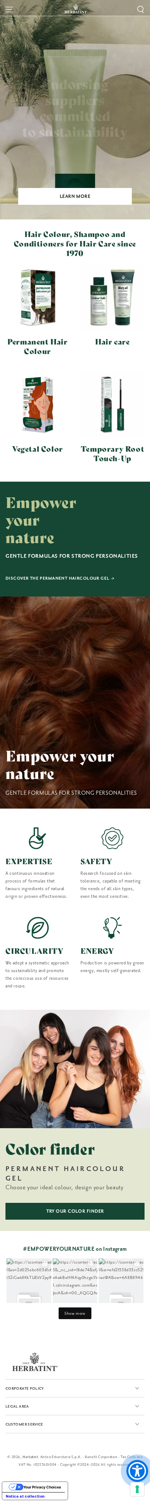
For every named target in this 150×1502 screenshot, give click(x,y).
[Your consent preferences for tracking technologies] (137, 1489)
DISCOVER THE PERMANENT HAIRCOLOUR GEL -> (60, 578)
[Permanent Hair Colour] (37, 297)
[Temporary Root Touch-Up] (112, 404)
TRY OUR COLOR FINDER (75, 1211)
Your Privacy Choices (42, 1487)
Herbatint (30, 1456)
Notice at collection (25, 1496)
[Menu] (9, 9)
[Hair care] (112, 297)
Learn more (75, 196)
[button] (140, 9)
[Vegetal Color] (37, 404)
